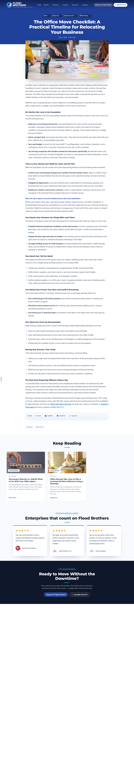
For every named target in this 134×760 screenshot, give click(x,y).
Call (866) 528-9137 (81, 595)
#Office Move (39, 427)
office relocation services (60, 404)
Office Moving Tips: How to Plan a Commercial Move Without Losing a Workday (66, 481)
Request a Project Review (103, 5)
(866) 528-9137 (121, 5)
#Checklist (29, 427)
